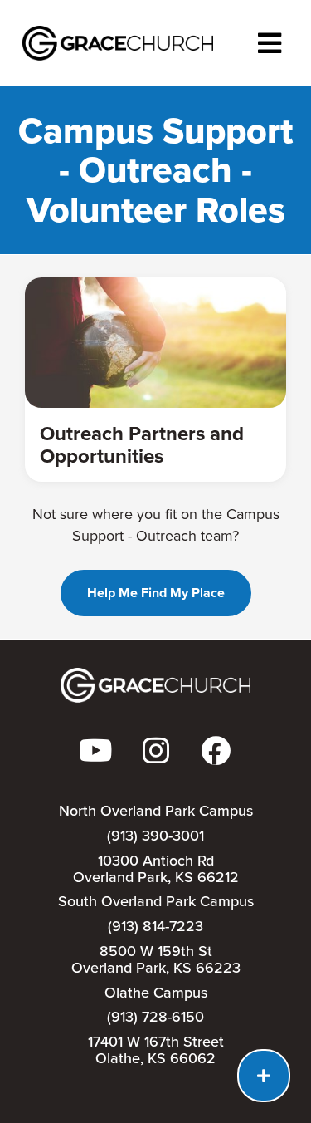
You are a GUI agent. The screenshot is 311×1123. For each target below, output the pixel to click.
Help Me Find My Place (156, 592)
